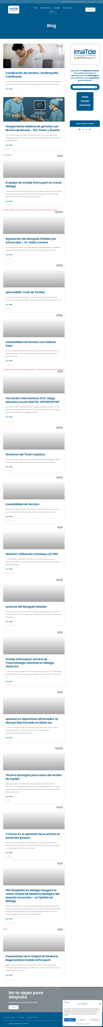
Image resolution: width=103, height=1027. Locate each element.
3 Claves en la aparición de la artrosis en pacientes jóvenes (33, 836)
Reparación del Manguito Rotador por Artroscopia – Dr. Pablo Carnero (31, 240)
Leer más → (10, 89)
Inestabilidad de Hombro (22, 504)
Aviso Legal (87, 1023)
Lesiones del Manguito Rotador (26, 607)
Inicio (35, 8)
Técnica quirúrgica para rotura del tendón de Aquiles (34, 777)
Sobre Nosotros (45, 8)
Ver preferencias (94, 1019)
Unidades (57, 8)
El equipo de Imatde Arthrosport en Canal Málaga (33, 184)
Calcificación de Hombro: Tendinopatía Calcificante (32, 75)
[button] (100, 1004)
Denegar (82, 1019)
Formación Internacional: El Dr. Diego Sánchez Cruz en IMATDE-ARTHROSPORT (33, 400)
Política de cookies (79, 1023)
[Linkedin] (90, 129)
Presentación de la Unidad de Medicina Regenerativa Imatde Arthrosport (32, 958)
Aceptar (70, 1019)
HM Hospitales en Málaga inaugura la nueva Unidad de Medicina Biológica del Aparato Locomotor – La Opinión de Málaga (32, 895)
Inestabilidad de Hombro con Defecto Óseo (31, 344)
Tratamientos (84, 105)
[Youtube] (79, 129)
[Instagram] (86, 129)
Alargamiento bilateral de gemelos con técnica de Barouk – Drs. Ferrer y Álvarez (33, 128)
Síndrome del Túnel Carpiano (25, 454)
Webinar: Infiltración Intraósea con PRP (32, 554)
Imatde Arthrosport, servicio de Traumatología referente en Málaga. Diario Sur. (30, 662)
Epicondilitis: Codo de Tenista (25, 292)
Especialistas (67, 8)
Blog (51, 11)
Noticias (85, 97)
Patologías (85, 101)
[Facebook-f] (83, 129)
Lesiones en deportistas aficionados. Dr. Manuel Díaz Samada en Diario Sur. (32, 721)
